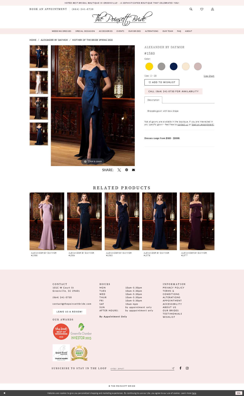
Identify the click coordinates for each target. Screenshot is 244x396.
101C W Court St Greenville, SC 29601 (66, 289)
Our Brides (171, 310)
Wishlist (169, 316)
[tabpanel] (39, 58)
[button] (212, 9)
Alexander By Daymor (54, 39)
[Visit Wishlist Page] (202, 9)
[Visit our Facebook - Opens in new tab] (181, 368)
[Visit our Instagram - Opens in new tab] (187, 368)
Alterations (172, 297)
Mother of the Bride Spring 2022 (92, 39)
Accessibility (172, 304)
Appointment (172, 300)
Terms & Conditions (171, 292)
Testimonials (172, 313)
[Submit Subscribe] (172, 368)
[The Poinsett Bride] (122, 18)
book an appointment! (203, 124)
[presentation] (47, 221)
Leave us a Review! (70, 311)
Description (153, 99)
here (194, 392)
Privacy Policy (174, 287)
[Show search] (191, 9)
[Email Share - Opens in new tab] (133, 170)
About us (169, 307)
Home (33, 39)
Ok (239, 392)
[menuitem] (48, 9)
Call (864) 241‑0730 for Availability (173, 91)
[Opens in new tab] (61, 331)
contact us (182, 124)
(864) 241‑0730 (62, 297)
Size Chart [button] (209, 75)
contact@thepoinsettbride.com (72, 303)
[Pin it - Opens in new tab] (126, 170)
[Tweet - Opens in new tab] (119, 170)
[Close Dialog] (4, 393)
